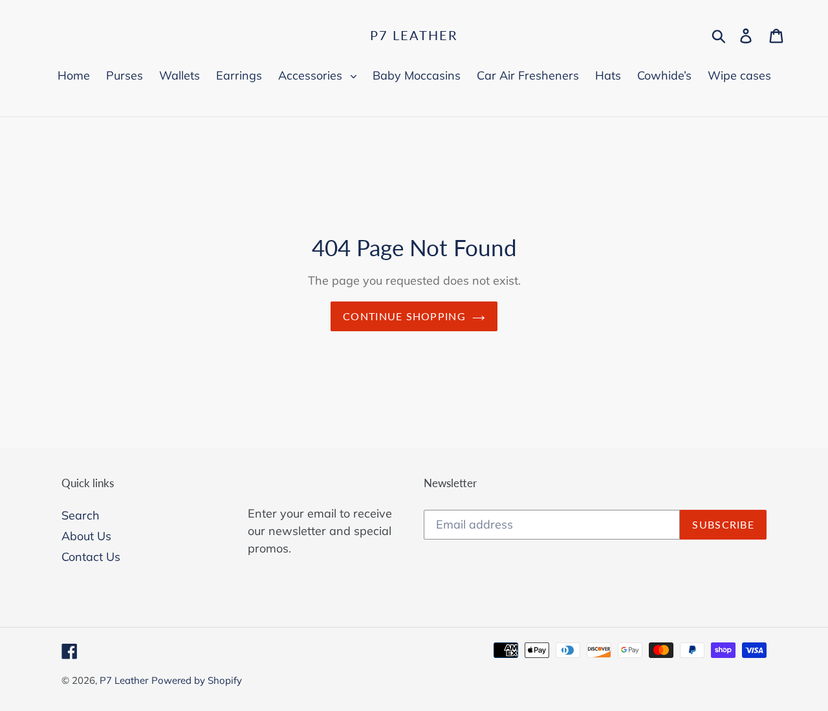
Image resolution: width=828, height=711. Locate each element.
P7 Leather (414, 35)
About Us (86, 536)
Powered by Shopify (196, 680)
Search (80, 515)
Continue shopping (404, 316)
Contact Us (90, 556)
